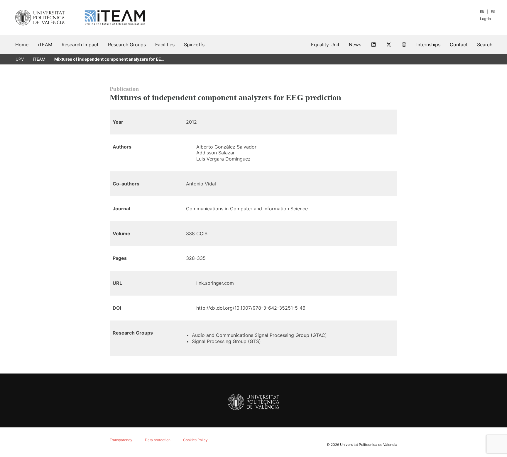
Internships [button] (428, 44)
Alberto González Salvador (226, 147)
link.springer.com (215, 283)
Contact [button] (459, 44)
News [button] (355, 44)
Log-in (486, 18)
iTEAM (39, 59)
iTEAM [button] (45, 44)
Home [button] (21, 44)
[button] (484, 44)
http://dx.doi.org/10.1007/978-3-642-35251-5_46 (250, 308)
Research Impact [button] (80, 44)
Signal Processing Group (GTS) (226, 341)
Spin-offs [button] (194, 44)
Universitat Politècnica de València (368, 444)
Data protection (157, 440)
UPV (20, 59)
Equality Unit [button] (325, 44)
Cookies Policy (195, 440)
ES (493, 11)
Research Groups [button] (127, 44)
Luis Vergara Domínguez (223, 159)
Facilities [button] (165, 44)
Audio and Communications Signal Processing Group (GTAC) (259, 335)
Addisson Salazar (215, 153)
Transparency (121, 440)
